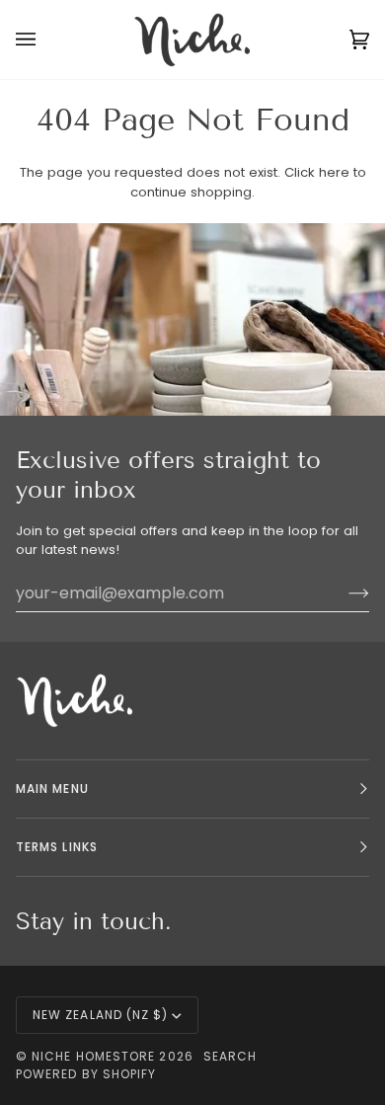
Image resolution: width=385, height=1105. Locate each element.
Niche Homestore (93, 1056)
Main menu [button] (52, 788)
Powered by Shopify (86, 1074)
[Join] (343, 592)
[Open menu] (45, 39)
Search (230, 1056)
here (334, 172)
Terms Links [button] (57, 846)
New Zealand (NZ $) (100, 1014)
